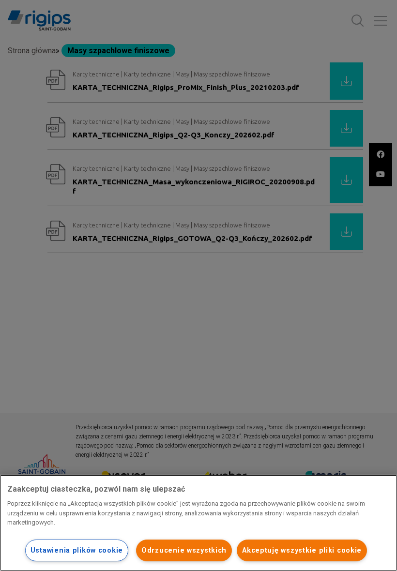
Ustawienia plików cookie (77, 550)
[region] (198, 523)
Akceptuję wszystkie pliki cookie (302, 550)
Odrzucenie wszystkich (184, 550)
